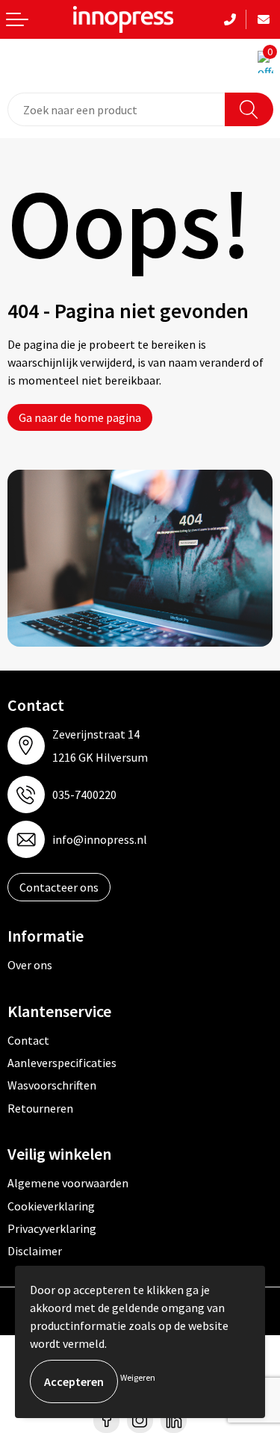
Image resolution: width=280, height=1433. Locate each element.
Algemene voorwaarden (67, 1182)
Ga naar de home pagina (80, 417)
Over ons (29, 964)
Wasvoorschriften (51, 1085)
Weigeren (137, 1377)
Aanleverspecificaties (61, 1062)
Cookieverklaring (51, 1206)
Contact (28, 1040)
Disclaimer (34, 1250)
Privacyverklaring (51, 1228)
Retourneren (40, 1108)
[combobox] (116, 109)
